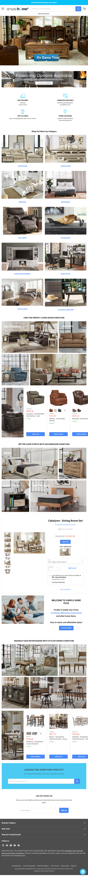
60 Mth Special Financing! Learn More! (44, 3)
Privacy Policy (65, 866)
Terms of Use (54, 866)
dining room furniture (8, 853)
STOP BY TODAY (66, 628)
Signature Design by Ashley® (66, 525)
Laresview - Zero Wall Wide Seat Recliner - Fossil (35, 415)
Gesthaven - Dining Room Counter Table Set (34, 743)
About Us (73, 866)
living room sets (77, 851)
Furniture (55, 613)
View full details (65, 589)
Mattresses (65, 613)
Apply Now (65, 542)
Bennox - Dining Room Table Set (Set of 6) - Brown (58, 738)
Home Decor (76, 613)
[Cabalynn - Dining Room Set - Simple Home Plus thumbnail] (7, 535)
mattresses (68, 851)
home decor (20, 853)
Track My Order (16, 866)
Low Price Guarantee (29, 866)
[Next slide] (82, 40)
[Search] (78, 8)
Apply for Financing (43, 13)
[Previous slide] (6, 40)
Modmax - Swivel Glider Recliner (57, 420)
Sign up (64, 810)
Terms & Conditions (43, 866)
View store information (58, 582)
